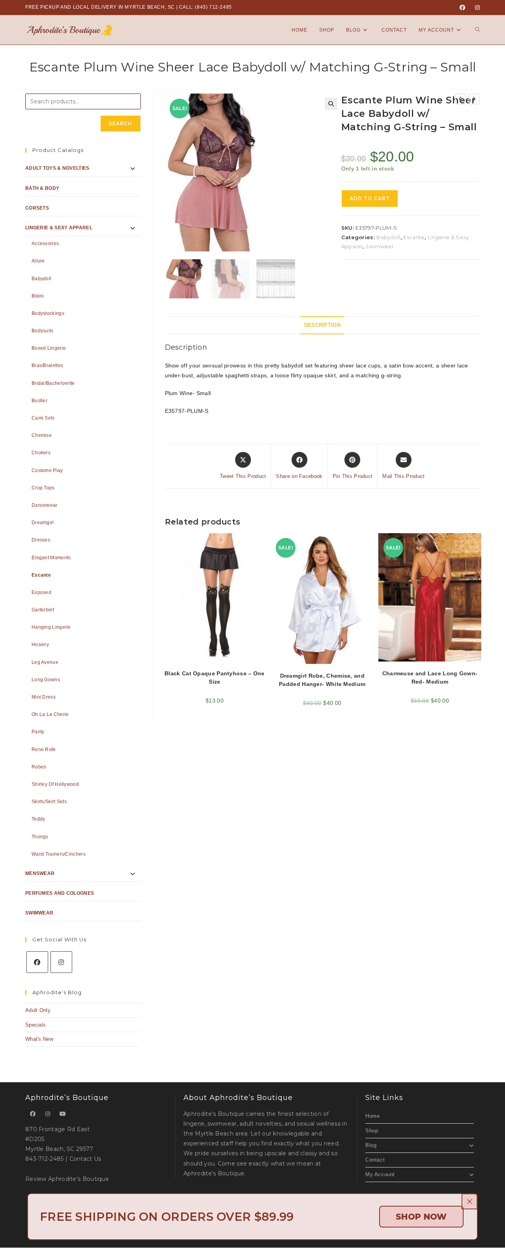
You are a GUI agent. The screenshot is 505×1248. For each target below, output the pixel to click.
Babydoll (388, 237)
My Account (380, 1174)
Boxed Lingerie (49, 348)
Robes (39, 767)
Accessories (45, 243)
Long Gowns (46, 679)
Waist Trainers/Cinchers (59, 854)
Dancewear (45, 505)
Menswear (39, 873)
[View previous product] (460, 99)
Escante (414, 237)
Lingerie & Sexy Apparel (58, 227)
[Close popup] (469, 1201)
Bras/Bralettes (47, 365)
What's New (39, 1039)
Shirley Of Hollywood (55, 784)
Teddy (38, 819)
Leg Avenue (45, 662)
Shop (371, 1131)
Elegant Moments (51, 557)
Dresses (41, 540)
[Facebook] (462, 7)
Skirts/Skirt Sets (49, 801)
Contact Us (85, 1158)
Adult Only (37, 1010)
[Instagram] (476, 7)
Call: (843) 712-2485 (205, 7)
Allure (38, 261)
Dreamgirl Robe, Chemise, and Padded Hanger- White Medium (322, 680)
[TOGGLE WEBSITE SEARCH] (477, 30)
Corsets (37, 208)
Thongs (40, 836)
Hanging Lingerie (51, 627)
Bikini (38, 296)
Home (372, 1116)
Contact (375, 1160)
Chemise (42, 435)
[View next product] (474, 99)
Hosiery (40, 644)
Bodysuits (43, 331)
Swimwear (379, 246)
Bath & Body (42, 188)
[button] (331, 103)
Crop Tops (43, 488)
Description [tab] (322, 325)
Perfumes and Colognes (59, 893)
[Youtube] (63, 1114)
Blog (370, 1145)
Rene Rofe (44, 749)
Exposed (41, 592)
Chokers (41, 452)
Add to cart (370, 198)
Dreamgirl (43, 522)
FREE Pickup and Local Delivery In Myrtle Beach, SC (100, 7)
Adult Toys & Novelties (57, 168)
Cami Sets (43, 418)
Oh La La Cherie (50, 714)
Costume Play (47, 470)
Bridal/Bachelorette (53, 383)
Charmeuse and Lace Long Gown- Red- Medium (430, 677)
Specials (35, 1025)
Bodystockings (48, 313)
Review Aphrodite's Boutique (67, 1178)
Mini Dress (44, 697)
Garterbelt (43, 610)
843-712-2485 (44, 1158)
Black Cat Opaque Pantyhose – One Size (215, 677)
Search (120, 123)
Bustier (39, 400)
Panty (38, 732)
